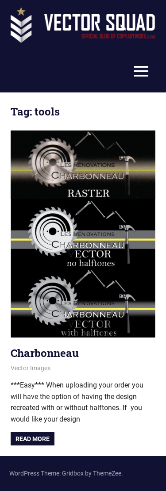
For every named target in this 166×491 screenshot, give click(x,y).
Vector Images (30, 368)
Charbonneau (45, 353)
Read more (32, 438)
